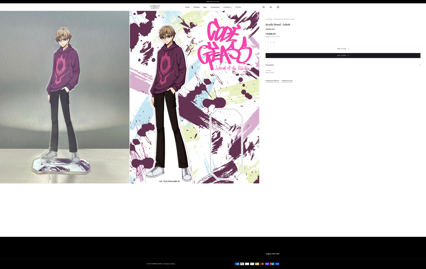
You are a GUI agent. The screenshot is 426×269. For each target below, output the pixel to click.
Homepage (269, 19)
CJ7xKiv (238, 7)
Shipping (267, 36)
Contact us (227, 7)
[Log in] (270, 7)
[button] (263, 7)
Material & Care (287, 81)
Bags (205, 7)
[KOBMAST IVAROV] (155, 7)
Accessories (215, 7)
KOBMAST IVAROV (157, 264)
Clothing (196, 7)
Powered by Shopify (169, 264)
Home (187, 7)
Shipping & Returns (272, 81)
